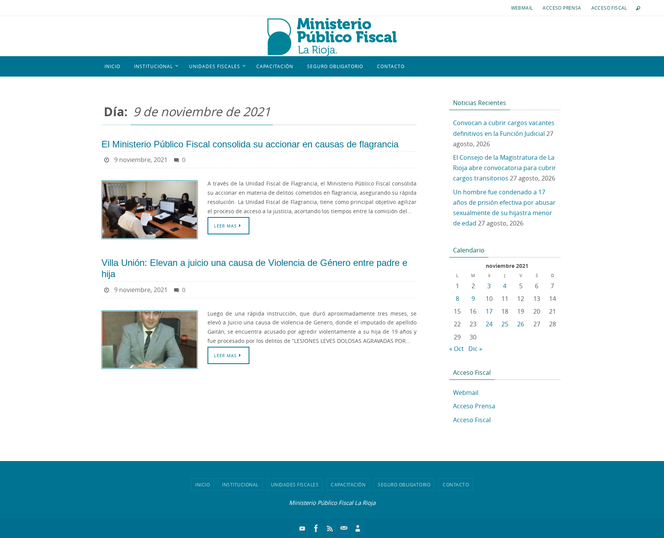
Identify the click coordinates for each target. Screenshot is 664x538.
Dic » (475, 348)
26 (520, 324)
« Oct (456, 348)
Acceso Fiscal (609, 8)
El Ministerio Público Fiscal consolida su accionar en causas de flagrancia (249, 144)
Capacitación (348, 484)
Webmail (522, 8)
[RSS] (330, 528)
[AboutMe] (358, 528)
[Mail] (344, 528)
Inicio (202, 484)
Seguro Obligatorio (404, 484)
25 (504, 324)
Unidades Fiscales (295, 484)
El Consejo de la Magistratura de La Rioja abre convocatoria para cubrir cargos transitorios (504, 167)
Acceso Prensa (562, 8)
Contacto (456, 484)
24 (489, 324)
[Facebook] (316, 528)
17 (489, 311)
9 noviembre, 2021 (141, 159)
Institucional (240, 484)
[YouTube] (302, 528)
